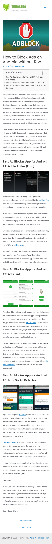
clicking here (18, 245)
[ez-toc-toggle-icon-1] (43, 73)
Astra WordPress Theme (40, 538)
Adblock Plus (44, 200)
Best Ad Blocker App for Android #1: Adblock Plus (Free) (24, 78)
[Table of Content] (44, 73)
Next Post (26, 527)
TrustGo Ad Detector (10, 442)
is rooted (22, 415)
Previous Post (26, 520)
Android (6, 66)
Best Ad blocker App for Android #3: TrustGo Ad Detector (26, 86)
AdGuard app (31, 323)
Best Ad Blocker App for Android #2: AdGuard (25, 82)
